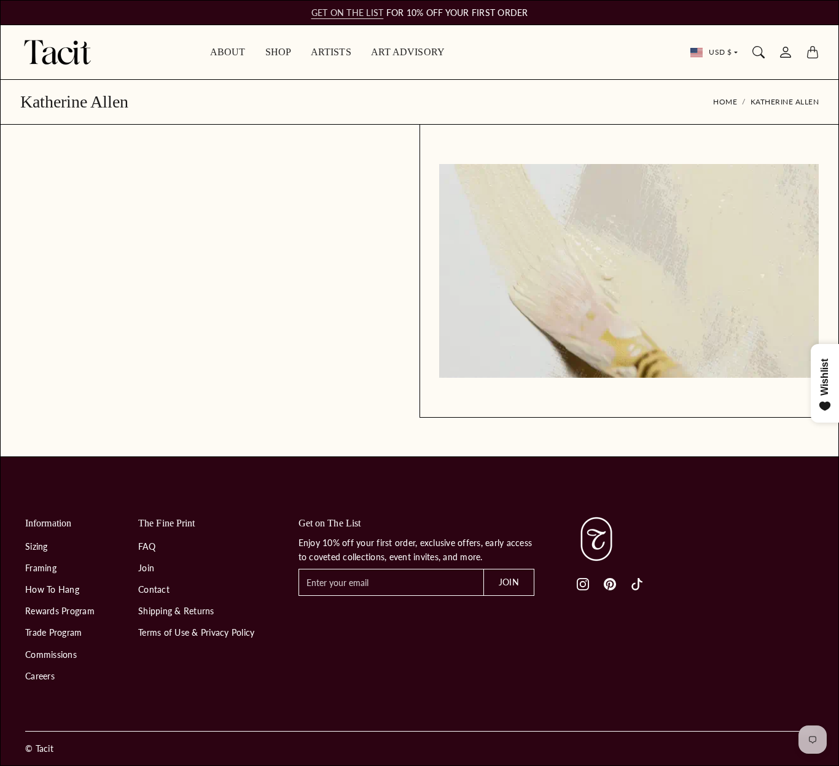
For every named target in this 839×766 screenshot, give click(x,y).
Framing (41, 568)
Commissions (51, 654)
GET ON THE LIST (347, 12)
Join (146, 568)
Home (725, 101)
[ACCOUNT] (785, 52)
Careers (40, 676)
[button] (582, 584)
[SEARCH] (758, 52)
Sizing (36, 546)
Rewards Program (60, 611)
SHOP (278, 52)
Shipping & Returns (176, 611)
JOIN (508, 582)
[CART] (812, 52)
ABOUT (228, 52)
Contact (154, 589)
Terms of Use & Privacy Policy (196, 632)
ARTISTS (331, 52)
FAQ (146, 546)
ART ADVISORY (408, 52)
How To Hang (52, 589)
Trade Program (53, 632)
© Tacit (39, 748)
